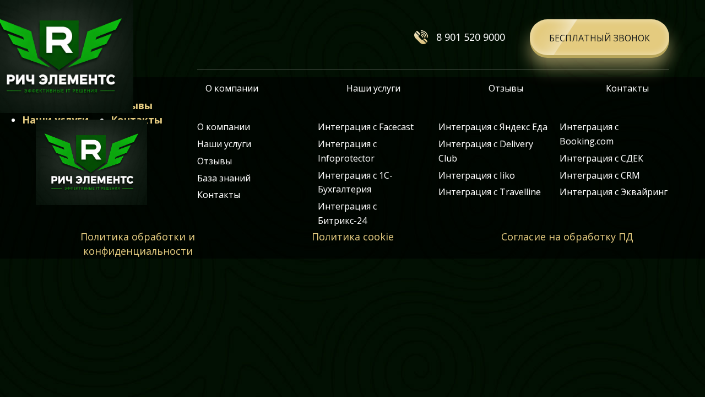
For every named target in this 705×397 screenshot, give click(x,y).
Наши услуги (373, 88)
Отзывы (506, 88)
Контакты (627, 88)
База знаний (224, 178)
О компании (231, 88)
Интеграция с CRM (600, 175)
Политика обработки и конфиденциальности (137, 243)
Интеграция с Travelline (489, 192)
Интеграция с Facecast (366, 127)
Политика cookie (353, 236)
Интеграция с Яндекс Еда (492, 127)
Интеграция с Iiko (476, 175)
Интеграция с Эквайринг (614, 192)
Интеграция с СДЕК (601, 158)
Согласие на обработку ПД (567, 236)
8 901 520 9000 (470, 37)
